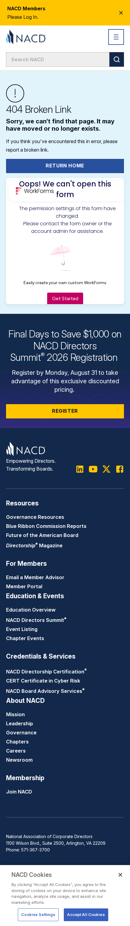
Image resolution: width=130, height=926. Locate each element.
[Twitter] (106, 469)
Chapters (17, 742)
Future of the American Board (42, 535)
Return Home (65, 166)
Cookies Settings (38, 914)
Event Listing (21, 629)
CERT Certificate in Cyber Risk (43, 681)
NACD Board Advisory (45, 691)
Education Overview (31, 610)
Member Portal (24, 586)
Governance (21, 733)
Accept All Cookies (86, 914)
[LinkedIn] (80, 469)
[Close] (120, 874)
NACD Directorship (46, 672)
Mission (15, 714)
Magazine (34, 545)
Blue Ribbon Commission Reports (46, 526)
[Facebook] (119, 469)
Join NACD (19, 792)
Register (65, 411)
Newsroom (19, 760)
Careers (16, 751)
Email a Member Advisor (35, 577)
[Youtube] (93, 469)
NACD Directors (36, 620)
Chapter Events (25, 638)
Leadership (19, 723)
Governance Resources (35, 517)
